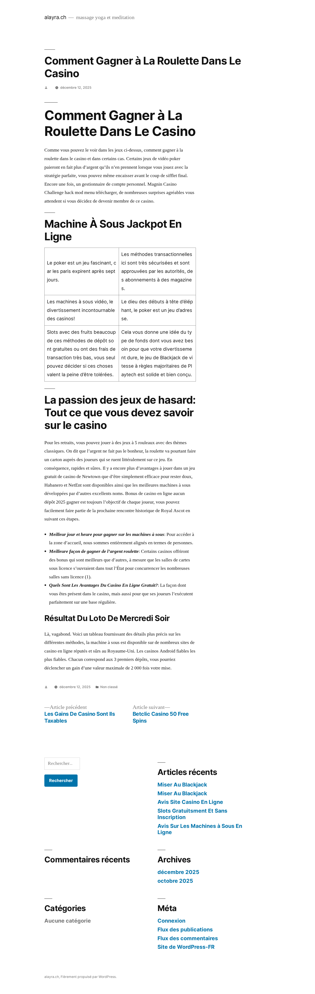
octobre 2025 (175, 881)
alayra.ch (55, 17)
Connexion (171, 920)
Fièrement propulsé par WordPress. (89, 977)
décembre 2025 (178, 872)
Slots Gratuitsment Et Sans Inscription (192, 814)
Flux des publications (185, 929)
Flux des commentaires (188, 938)
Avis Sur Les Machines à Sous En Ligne (200, 829)
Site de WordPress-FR (186, 947)
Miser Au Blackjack (182, 784)
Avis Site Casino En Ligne (190, 802)
